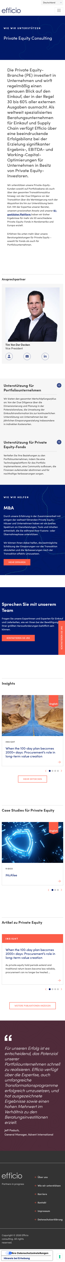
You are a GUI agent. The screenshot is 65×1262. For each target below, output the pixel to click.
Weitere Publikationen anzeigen (33, 1005)
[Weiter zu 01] (50, 770)
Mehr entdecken (32, 779)
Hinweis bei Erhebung (17, 1258)
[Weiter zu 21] (55, 770)
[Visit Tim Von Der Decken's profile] (32, 314)
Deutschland (49, 2)
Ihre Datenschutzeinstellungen (30, 1253)
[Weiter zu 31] (58, 770)
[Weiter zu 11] (52, 770)
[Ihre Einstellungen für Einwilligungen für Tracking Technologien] (60, 1257)
